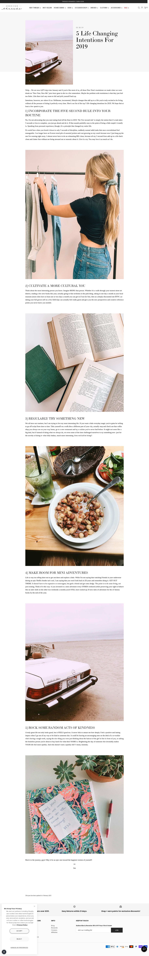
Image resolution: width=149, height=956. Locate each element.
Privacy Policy (22, 925)
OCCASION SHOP (81, 8)
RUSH (69, 8)
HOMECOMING (59, 8)
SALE (125, 8)
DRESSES (93, 8)
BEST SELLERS (47, 8)
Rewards (54, 928)
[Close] (34, 906)
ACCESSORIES (116, 8)
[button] (4, 952)
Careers (54, 930)
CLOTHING (103, 8)
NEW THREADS (34, 8)
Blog (53, 926)
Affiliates (54, 932)
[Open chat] (144, 949)
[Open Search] (139, 7)
